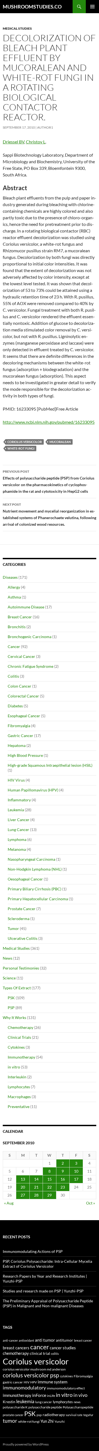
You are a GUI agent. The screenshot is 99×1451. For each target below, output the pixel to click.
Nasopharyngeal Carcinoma (31, 859)
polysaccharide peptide (45, 1407)
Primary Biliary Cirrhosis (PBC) (34, 889)
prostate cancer (13, 1415)
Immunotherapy (21, 1057)
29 (49, 1195)
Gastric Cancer (20, 735)
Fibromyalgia (19, 725)
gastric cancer (13, 1382)
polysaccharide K (15, 1407)
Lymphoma (17, 839)
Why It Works (14, 1017)
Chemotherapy (20, 1027)
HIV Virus (16, 780)
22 (49, 1187)
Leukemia (16, 809)
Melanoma (17, 849)
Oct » (90, 1203)
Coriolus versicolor (24, 442)
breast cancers (16, 1347)
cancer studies (63, 1347)
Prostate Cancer (21, 908)
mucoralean (60, 442)
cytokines (66, 1376)
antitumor (64, 1340)
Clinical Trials (19, 1037)
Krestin (9, 1402)
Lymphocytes (19, 1086)
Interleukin (17, 1077)
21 (36, 1187)
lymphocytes (63, 1402)
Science (9, 978)
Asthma (14, 597)
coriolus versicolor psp (31, 1375)
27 (23, 1195)
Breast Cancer (20, 616)
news (77, 1402)
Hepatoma (17, 745)
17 (76, 1179)
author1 (45, 127)
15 (49, 1179)
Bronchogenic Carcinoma (29, 636)
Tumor (13, 928)
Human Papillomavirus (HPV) (33, 790)
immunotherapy (17, 1395)
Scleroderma (18, 918)
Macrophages (19, 1096)
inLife (51, 1395)
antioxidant (26, 1340)
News (7, 958)
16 (63, 1179)
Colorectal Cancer (23, 696)
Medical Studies (17, 28)
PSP (11, 1007)
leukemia (25, 1401)
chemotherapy (16, 1353)
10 (76, 1171)
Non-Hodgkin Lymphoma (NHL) (35, 869)
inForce (39, 1395)
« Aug (8, 1203)
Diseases (10, 577)
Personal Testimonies (21, 968)
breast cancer (83, 1340)
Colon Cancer (19, 686)
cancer (39, 1347)
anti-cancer (10, 1340)
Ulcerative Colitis (22, 938)
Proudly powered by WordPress (26, 1444)
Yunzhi (59, 1421)
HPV (33, 1382)
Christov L (35, 141)
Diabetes (15, 706)
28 (36, 1195)
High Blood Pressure (25, 755)
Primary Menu (92, 6)
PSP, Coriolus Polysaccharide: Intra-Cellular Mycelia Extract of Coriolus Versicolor (47, 1264)
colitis (55, 1353)
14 (36, 1179)
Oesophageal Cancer (25, 879)
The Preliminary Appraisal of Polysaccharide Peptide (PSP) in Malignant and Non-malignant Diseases (48, 1303)
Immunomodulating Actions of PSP (33, 1251)
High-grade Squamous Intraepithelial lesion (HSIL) (50, 765)
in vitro (14, 1067)
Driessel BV (13, 141)
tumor (10, 1421)
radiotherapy (54, 1415)
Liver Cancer (18, 819)
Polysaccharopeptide (78, 1407)
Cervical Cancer (21, 656)
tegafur (88, 1415)
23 (63, 1187)
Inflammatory (19, 800)
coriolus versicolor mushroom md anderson (34, 1369)
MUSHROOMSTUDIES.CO (32, 7)
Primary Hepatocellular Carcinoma (38, 898)
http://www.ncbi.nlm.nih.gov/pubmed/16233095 (49, 422)
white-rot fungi (20, 448)
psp (39, 1415)
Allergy (14, 587)
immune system (52, 1381)
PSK (11, 997)
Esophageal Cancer (24, 715)
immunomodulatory (24, 1388)
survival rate (74, 1415)
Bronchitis (17, 626)
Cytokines (16, 1047)
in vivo (80, 1395)
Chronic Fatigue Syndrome (30, 666)
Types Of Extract (17, 987)
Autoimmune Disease (26, 607)
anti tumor (45, 1339)
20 (23, 1187)
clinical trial (40, 1353)
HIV (26, 1382)
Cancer (14, 646)
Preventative (18, 1106)
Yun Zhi (47, 1421)
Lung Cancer (18, 829)
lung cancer (43, 1402)
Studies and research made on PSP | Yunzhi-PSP (43, 1291)
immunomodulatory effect (66, 1388)
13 (23, 1179)
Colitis (13, 676)
